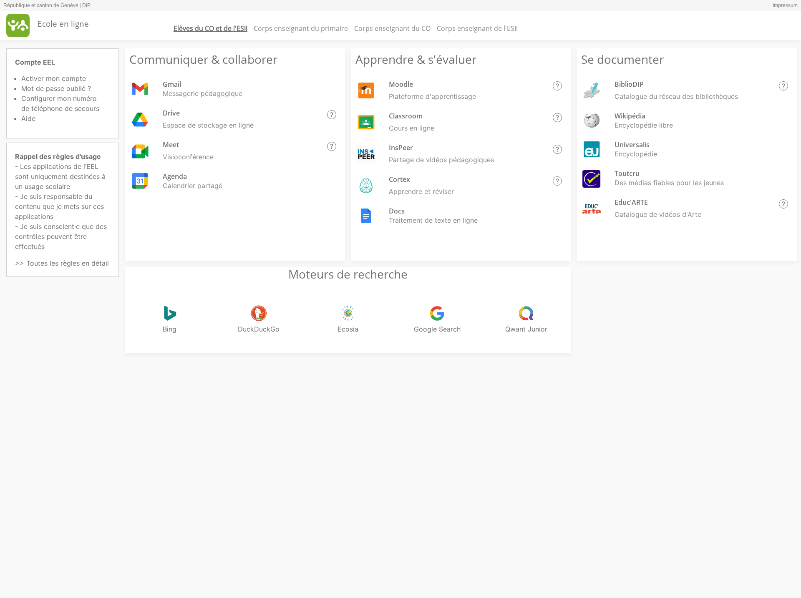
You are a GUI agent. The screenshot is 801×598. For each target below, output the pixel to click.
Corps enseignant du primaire (301, 28)
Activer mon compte (53, 78)
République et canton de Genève (40, 5)
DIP (86, 5)
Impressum (785, 5)
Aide (28, 118)
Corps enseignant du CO (392, 28)
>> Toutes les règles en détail (62, 263)
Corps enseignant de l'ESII (477, 28)
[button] (332, 114)
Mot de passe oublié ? (56, 88)
